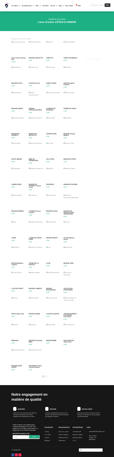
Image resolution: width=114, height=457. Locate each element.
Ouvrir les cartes (64, 431)
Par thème (45, 5)
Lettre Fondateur (63, 434)
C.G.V (74, 440)
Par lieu (52, 5)
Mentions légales (78, 434)
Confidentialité (77, 431)
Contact (47, 437)
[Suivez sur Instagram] (16, 454)
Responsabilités (77, 437)
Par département (27, 5)
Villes (37, 5)
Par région (15, 5)
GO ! (107, 5)
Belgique (47, 440)
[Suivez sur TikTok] (20, 454)
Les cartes (48, 434)
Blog (60, 5)
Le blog (47, 431)
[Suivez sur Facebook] (12, 454)
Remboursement (63, 437)
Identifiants (62, 440)
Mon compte (69, 5)
